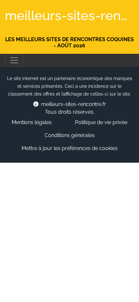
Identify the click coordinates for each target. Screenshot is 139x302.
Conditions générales (70, 135)
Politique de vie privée (101, 122)
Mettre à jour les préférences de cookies (70, 148)
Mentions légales (32, 122)
